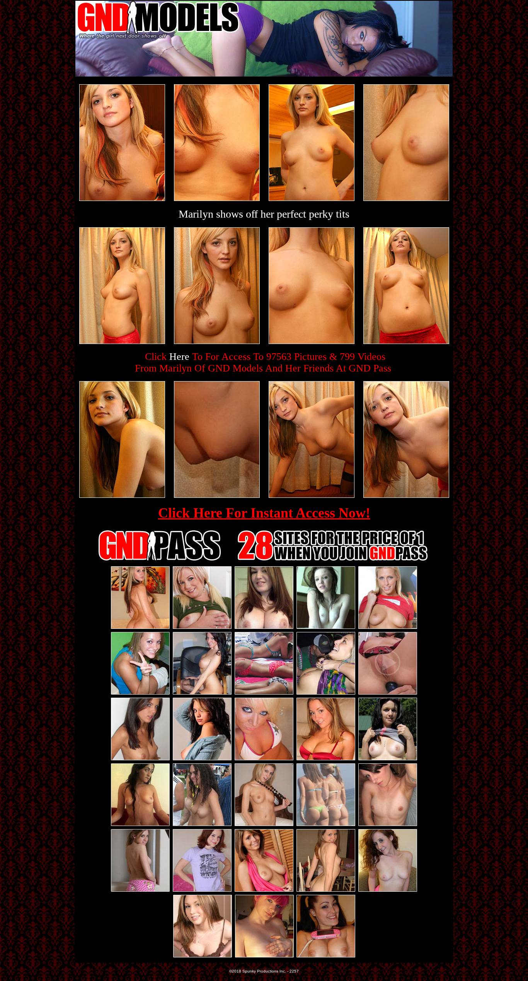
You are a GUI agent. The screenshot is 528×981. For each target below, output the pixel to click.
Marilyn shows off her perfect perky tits (264, 214)
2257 (294, 971)
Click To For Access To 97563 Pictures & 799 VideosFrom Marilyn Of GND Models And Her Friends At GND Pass (263, 362)
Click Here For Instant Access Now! (264, 513)
